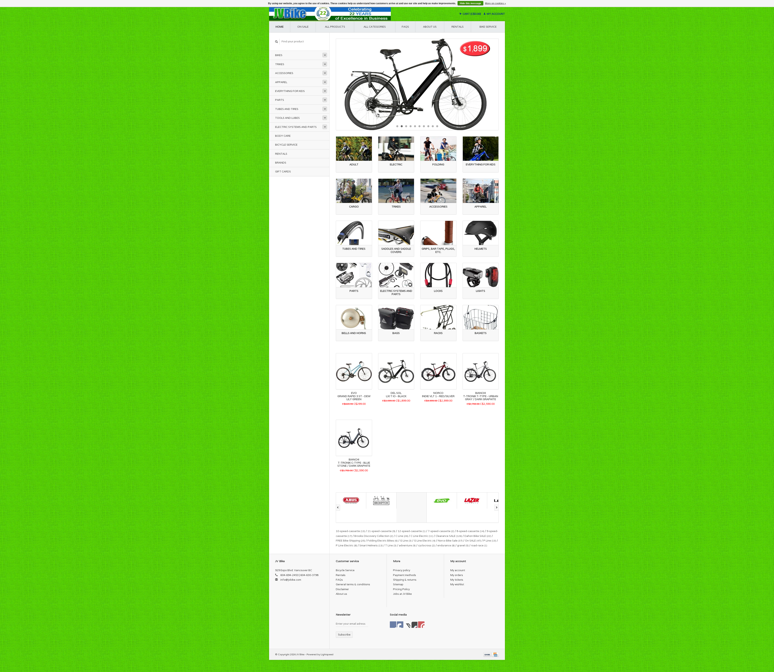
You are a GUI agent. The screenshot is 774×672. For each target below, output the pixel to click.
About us (430, 26)
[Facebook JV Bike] (393, 624)
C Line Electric (422, 536)
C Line (401, 536)
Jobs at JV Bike (402, 594)
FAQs (405, 26)
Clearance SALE (449, 536)
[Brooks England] (381, 508)
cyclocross (426, 545)
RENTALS (458, 26)
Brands (280, 162)
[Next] (496, 508)
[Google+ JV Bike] (407, 624)
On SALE (473, 540)
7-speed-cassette (441, 531)
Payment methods (404, 575)
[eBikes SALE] (417, 84)
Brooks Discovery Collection (373, 536)
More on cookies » (495, 3)
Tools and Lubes (287, 118)
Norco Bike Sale (450, 540)
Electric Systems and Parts (296, 127)
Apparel (281, 82)
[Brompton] (351, 500)
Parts (279, 100)
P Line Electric (346, 545)
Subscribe (344, 634)
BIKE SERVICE (488, 26)
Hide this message (470, 3)
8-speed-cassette (470, 531)
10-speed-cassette (350, 531)
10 (437, 126)
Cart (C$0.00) (472, 14)
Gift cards (283, 171)
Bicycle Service (286, 144)
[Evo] (411, 500)
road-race (479, 545)
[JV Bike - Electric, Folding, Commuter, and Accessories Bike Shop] (355, 14)
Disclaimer (342, 589)
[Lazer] (442, 500)
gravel (463, 545)
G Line (406, 540)
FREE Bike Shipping (350, 540)
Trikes (279, 64)
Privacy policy (401, 570)
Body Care (283, 136)
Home (280, 26)
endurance (446, 545)
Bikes (278, 55)
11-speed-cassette (381, 531)
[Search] (277, 42)
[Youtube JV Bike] (414, 624)
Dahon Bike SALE (477, 536)
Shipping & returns (404, 579)
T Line (390, 545)
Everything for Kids (290, 91)
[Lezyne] (472, 500)
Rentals (281, 153)
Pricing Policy (401, 589)
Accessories (284, 73)
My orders (456, 575)
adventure (407, 545)
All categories (375, 26)
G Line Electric (424, 540)
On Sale (303, 26)
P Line (489, 540)
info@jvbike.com (290, 579)
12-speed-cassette (411, 531)
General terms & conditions (353, 584)
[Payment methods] (488, 654)
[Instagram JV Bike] (421, 624)
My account (495, 14)
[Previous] (338, 508)
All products (335, 26)
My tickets (456, 579)
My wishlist (457, 584)
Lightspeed (327, 654)
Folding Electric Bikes (382, 540)
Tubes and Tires (286, 109)
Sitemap (398, 584)
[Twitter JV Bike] (400, 624)
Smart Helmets (371, 545)
